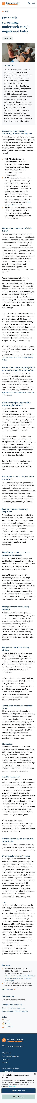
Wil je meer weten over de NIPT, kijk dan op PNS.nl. (18, 357)
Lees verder (12, 1086)
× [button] (35, 1074)
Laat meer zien (7, 989)
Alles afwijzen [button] (18, 1097)
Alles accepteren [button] (18, 1091)
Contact (5, 1062)
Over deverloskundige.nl (10, 1056)
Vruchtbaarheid (7, 1072)
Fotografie (5, 1059)
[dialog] (18, 1087)
